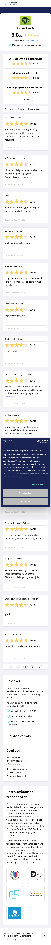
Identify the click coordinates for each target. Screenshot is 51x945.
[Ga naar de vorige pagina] (18, 667)
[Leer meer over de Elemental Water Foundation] (14, 913)
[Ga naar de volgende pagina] (33, 667)
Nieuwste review (34, 109)
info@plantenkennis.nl (21, 769)
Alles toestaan (25, 493)
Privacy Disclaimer (12, 933)
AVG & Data (28, 933)
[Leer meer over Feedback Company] (14, 894)
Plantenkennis (25, 28)
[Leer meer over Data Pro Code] (14, 875)
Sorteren (21, 109)
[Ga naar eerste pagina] (11, 667)
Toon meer (26, 99)
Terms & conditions (22, 936)
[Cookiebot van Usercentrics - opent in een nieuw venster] (36, 441)
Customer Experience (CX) (19, 829)
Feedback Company (26, 939)
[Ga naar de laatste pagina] (40, 667)
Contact (7, 936)
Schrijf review (31, 40)
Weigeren (25, 501)
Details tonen (37, 485)
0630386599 (15, 772)
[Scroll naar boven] (44, 935)
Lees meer (9, 396)
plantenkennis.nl (18, 775)
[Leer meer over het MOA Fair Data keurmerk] (36, 875)
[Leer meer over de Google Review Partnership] (36, 894)
